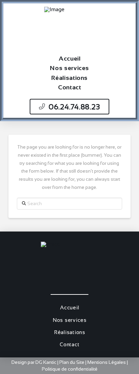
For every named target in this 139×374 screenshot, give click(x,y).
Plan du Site (71, 362)
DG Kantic (45, 362)
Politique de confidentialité (70, 369)
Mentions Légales (107, 362)
